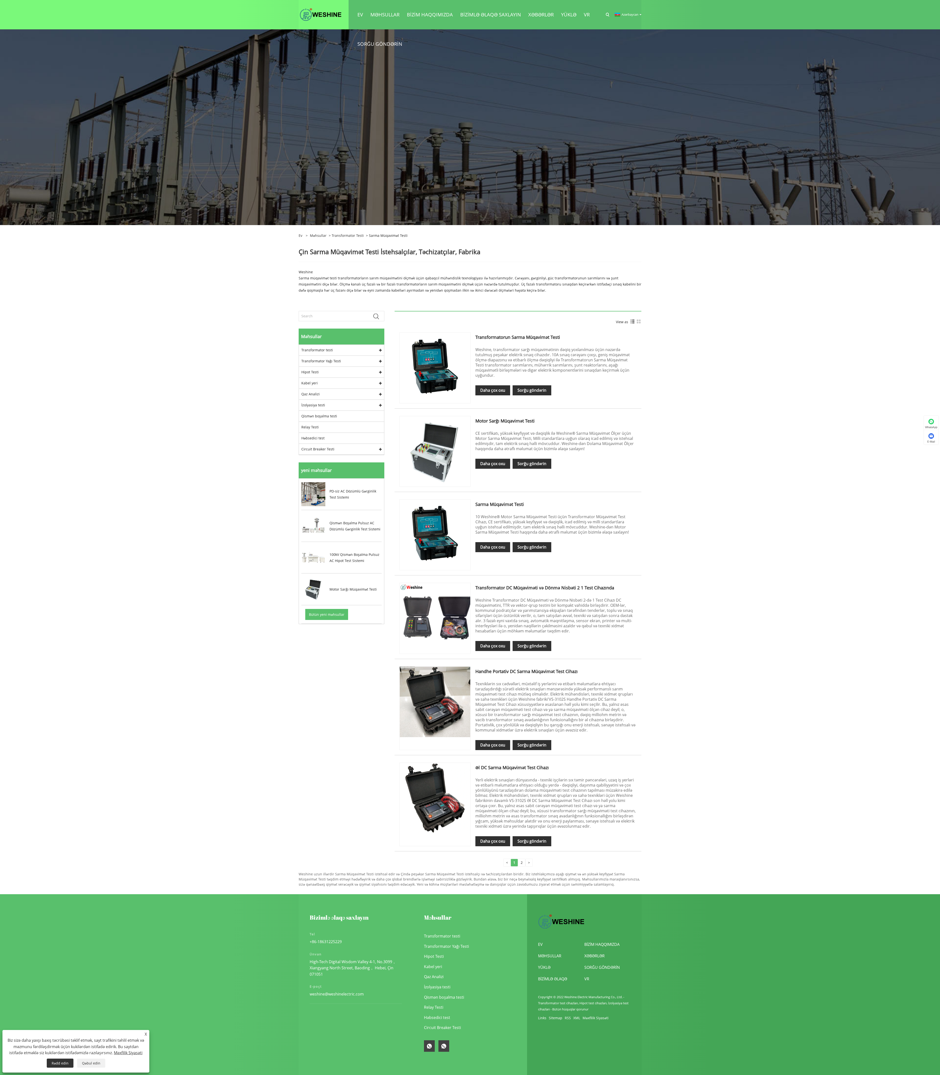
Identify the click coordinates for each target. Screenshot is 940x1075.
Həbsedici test (313, 438)
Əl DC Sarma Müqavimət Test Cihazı (512, 767)
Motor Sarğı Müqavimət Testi (505, 421)
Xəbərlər (594, 956)
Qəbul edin (91, 1063)
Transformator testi (348, 235)
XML (576, 1018)
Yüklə (544, 967)
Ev (540, 944)
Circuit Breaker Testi (317, 449)
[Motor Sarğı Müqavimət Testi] (435, 451)
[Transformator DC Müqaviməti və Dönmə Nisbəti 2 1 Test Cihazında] (435, 618)
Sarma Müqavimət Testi (499, 504)
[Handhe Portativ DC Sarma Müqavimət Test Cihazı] (435, 701)
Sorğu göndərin (531, 390)
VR (586, 979)
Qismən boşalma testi (319, 416)
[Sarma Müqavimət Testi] (435, 534)
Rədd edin (60, 1063)
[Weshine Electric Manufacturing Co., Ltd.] (320, 14)
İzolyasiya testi (313, 405)
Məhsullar (318, 235)
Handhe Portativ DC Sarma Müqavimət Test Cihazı (526, 671)
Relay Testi (310, 427)
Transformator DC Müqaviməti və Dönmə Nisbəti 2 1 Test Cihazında (544, 588)
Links (542, 1018)
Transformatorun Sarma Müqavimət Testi (517, 337)
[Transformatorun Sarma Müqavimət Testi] (435, 367)
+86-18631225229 (326, 941)
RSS (568, 1018)
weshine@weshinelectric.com (337, 994)
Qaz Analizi (310, 394)
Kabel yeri (309, 383)
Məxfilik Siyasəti (596, 1018)
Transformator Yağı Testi (321, 361)
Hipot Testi (310, 372)
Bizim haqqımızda (602, 944)
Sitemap (555, 1018)
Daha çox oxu (492, 390)
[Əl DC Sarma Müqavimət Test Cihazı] (435, 797)
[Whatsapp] (429, 1046)
